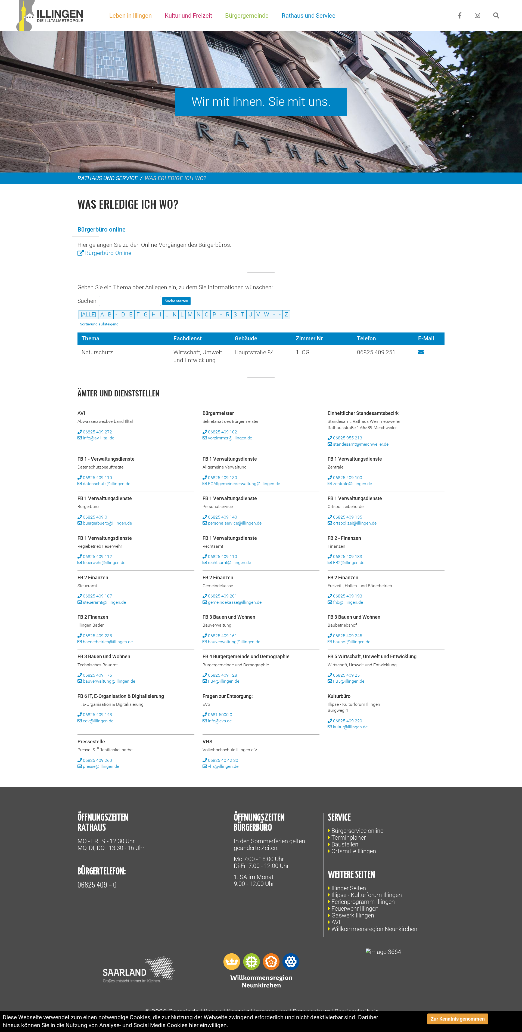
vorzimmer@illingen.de (229, 437)
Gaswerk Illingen (352, 915)
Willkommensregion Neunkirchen (374, 929)
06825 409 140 (222, 517)
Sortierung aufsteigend (99, 324)
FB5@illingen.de (348, 681)
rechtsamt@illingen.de (229, 562)
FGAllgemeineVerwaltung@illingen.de (243, 483)
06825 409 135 (347, 517)
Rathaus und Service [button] (308, 15)
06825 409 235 (97, 635)
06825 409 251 (347, 675)
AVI (335, 922)
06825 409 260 (97, 760)
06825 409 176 (97, 675)
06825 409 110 (97, 477)
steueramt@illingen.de (104, 602)
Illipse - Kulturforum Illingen (366, 895)
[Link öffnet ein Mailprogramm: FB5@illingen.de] (421, 352)
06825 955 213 (347, 437)
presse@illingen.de (100, 766)
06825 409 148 (97, 714)
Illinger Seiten (348, 888)
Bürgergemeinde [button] (247, 15)
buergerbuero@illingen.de (107, 523)
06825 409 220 (347, 720)
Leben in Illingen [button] (130, 15)
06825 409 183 (347, 556)
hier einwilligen (208, 1025)
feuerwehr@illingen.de (103, 562)
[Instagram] (477, 15)
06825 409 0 (94, 517)
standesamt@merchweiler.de (360, 444)
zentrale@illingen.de (352, 483)
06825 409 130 (222, 477)
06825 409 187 (97, 596)
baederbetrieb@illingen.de (107, 641)
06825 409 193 (347, 596)
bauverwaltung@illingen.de (233, 641)
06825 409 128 (222, 675)
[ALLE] (88, 314)
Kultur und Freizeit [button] (188, 15)
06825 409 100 (347, 477)
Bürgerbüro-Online (108, 253)
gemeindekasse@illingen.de (234, 602)
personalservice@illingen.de (234, 523)
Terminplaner (348, 837)
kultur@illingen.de (350, 726)
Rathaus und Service (107, 178)
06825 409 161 (222, 635)
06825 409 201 (222, 596)
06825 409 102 (222, 432)
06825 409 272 (97, 432)
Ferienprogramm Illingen (363, 901)
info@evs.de (219, 720)
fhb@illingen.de (347, 602)
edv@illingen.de (97, 720)
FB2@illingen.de (348, 562)
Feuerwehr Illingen (354, 908)
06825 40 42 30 (222, 760)
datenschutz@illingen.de (106, 483)
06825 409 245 (347, 635)
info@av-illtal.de (98, 437)
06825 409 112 (97, 556)
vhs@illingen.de (222, 766)
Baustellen (344, 844)
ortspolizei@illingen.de (354, 523)
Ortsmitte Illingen (353, 851)
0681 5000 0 (219, 714)
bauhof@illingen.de (351, 641)
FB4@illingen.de (223, 681)
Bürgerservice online (357, 830)
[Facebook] (460, 15)
